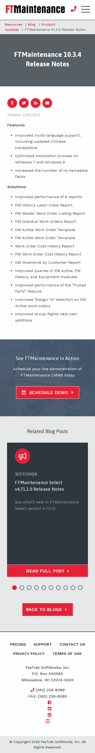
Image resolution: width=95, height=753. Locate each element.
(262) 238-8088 (49, 690)
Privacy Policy (29, 653)
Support (43, 644)
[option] (47, 510)
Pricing (18, 644)
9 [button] (73, 587)
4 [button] (36, 587)
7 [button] (58, 587)
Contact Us (72, 644)
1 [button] (14, 587)
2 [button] (21, 587)
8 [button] (65, 587)
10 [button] (80, 587)
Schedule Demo (48, 392)
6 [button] (51, 587)
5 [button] (43, 587)
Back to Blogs (44, 609)
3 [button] (29, 587)
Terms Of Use (67, 653)
